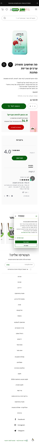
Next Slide (29, 42)
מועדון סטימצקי (19, 293)
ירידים (19, 288)
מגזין (19, 305)
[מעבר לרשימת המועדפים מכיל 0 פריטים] (7, 10)
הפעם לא (26, 245)
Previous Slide (9, 42)
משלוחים (19, 362)
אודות (19, 276)
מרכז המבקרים (19, 328)
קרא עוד (34, 92)
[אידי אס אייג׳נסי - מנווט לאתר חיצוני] (16, 440)
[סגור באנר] (15, 216)
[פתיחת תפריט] (36, 10)
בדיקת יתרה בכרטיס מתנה (19, 396)
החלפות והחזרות (19, 368)
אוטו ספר (19, 350)
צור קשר (19, 390)
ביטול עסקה (19, 333)
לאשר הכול (26, 242)
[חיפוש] (5, 18)
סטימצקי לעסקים (19, 322)
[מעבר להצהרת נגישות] (33, 440)
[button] (11, 10)
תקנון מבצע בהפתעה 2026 (19, 379)
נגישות (19, 316)
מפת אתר (19, 345)
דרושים (19, 339)
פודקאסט (19, 310)
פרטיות (19, 413)
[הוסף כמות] (30, 106)
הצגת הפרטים (20, 237)
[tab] (19, 140)
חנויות (19, 282)
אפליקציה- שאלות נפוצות (19, 407)
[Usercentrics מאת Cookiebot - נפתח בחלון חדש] (23, 216)
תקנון (19, 374)
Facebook (21, 419)
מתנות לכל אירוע (19, 299)
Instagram (21, 425)
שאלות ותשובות (19, 357)
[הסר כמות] (35, 106)
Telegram (21, 431)
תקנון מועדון (19, 385)
